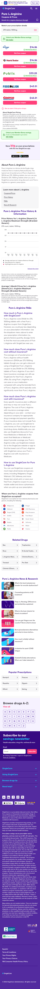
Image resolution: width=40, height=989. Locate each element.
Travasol (6, 563)
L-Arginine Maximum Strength (18, 20)
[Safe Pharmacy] (9, 936)
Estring (24, 689)
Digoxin (24, 683)
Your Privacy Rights (9, 955)
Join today (9, 40)
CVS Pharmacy (30, 509)
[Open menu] (36, 8)
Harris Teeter (30, 519)
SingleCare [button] (7, 768)
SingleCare (10, 982)
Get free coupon (20, 53)
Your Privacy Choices (9, 958)
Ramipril (6, 677)
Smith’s (9, 515)
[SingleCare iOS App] (7, 803)
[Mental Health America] (32, 925)
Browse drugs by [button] (9, 780)
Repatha (6, 683)
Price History (8, 197)
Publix (9, 529)
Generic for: (5, 20)
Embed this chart (33, 268)
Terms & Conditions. (9, 757)
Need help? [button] (7, 786)
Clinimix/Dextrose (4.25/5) (28, 557)
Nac (4, 545)
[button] (20, 30)
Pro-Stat (25, 563)
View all (6, 707)
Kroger (28, 506)
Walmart (10, 509)
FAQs (6, 201)
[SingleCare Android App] (19, 803)
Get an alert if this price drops (15, 108)
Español (5, 949)
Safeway (28, 522)
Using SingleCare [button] (10, 774)
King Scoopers (30, 512)
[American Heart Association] (32, 931)
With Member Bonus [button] (31, 49)
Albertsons (10, 525)
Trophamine (26, 545)
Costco (28, 529)
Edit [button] (35, 30)
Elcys (4, 551)
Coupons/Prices (9, 193)
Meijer (27, 525)
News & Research (10, 205)
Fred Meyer (29, 515)
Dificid (5, 689)
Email (5, 747)
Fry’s (8, 519)
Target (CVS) (11, 512)
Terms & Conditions (9, 952)
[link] (37, 20)
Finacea (25, 677)
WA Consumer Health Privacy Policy (15, 961)
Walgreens (10, 506)
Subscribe (32, 751)
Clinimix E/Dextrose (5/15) (9, 568)
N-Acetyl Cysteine (28, 551)
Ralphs (9, 522)
